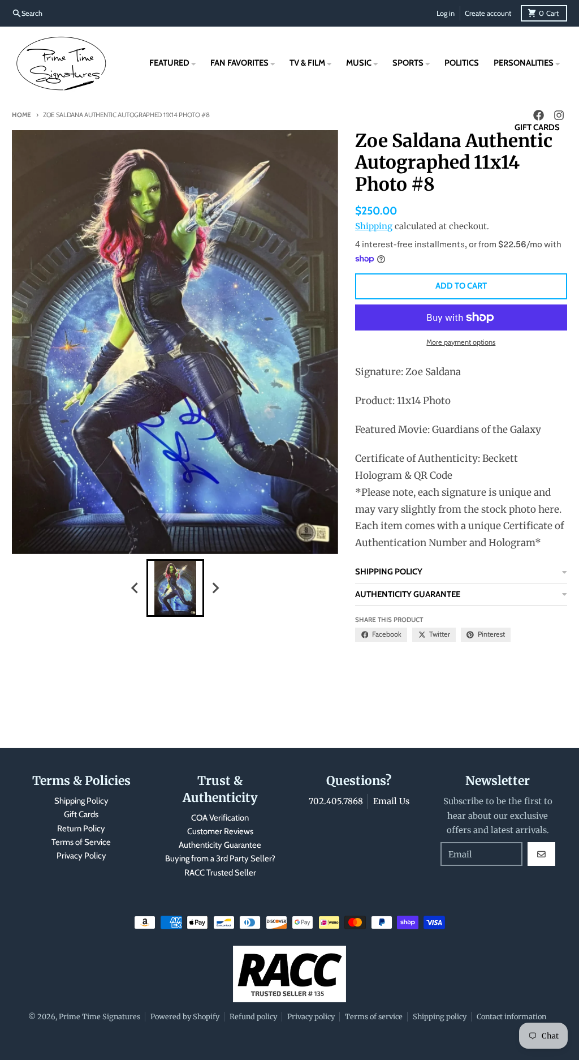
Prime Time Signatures (99, 1016)
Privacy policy (311, 1016)
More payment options (460, 342)
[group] (175, 588)
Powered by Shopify (184, 1016)
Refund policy (253, 1016)
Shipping (373, 226)
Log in (446, 13)
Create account (488, 13)
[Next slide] (214, 588)
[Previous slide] (135, 588)
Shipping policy (439, 1016)
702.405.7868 (336, 801)
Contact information (511, 1016)
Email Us (391, 801)
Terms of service (374, 1016)
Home (21, 115)
